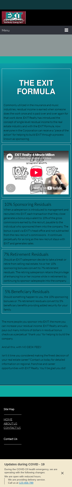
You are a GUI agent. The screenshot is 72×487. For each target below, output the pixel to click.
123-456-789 (26, 482)
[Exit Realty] (14, 17)
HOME (8, 419)
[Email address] (9, 4)
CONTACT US (12, 427)
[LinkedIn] (25, 4)
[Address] (14, 4)
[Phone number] (4, 4)
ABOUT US (10, 423)
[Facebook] (20, 4)
